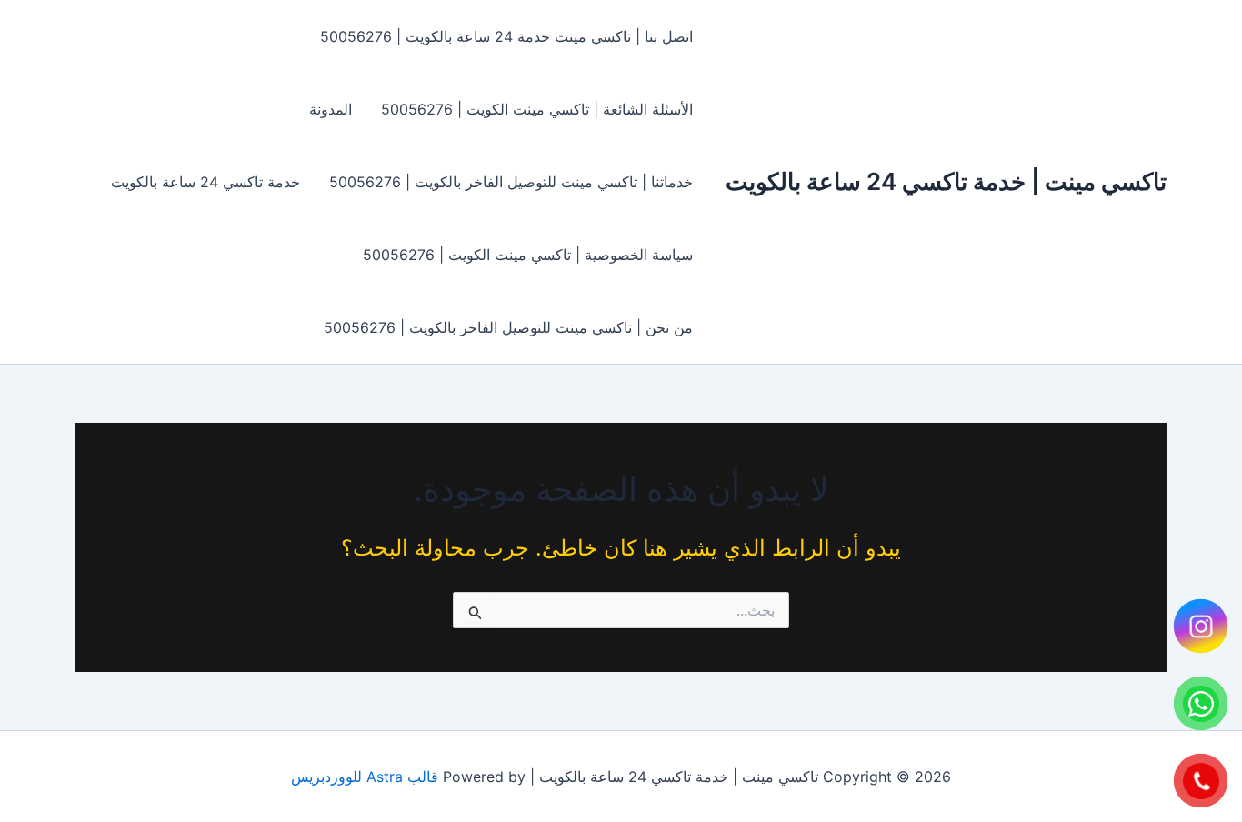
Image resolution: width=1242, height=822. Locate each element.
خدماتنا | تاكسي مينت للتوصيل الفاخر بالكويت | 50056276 (511, 182)
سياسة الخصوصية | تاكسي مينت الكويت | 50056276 (528, 255)
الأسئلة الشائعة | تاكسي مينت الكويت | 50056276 (537, 109)
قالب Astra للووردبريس (364, 776)
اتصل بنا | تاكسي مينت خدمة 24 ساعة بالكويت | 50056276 (506, 36)
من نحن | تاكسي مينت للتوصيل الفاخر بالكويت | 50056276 (508, 327)
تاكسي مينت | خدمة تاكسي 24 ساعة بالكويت (946, 181)
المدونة (330, 109)
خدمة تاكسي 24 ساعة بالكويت (205, 182)
